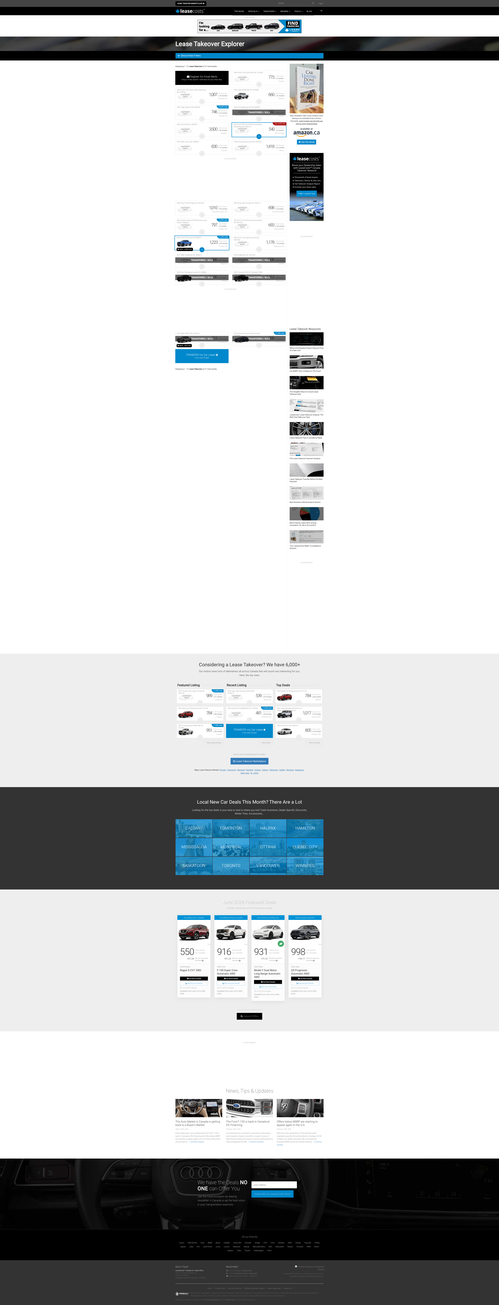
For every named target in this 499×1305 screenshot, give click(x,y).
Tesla (239, 1250)
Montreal (241, 770)
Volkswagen (259, 1250)
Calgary (265, 770)
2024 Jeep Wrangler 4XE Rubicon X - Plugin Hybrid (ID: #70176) (290, 709)
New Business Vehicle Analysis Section (305, 502)
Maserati (236, 1247)
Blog (309, 11)
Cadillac (227, 1243)
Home (210, 1288)
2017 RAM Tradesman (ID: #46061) (189, 255)
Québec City (305, 846)
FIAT (265, 1243)
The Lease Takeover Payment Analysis (305, 458)
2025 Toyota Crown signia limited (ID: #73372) (191, 692)
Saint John (245, 773)
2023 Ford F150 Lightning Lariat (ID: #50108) (246, 239)
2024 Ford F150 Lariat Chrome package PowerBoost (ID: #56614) (248, 126)
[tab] (249, 55)
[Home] (190, 11)
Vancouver (231, 770)
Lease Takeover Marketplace (190, 3)
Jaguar (183, 1247)
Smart (316, 1247)
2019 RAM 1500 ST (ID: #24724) (188, 333)
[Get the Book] (307, 88)
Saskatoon (299, 770)
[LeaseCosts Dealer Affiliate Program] (307, 187)
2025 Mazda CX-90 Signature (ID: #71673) (193, 708)
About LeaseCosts (274, 1288)
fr (321, 11)
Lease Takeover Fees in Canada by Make (306, 438)
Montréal (231, 846)
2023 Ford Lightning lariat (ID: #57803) (247, 142)
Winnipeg (290, 770)
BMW (210, 1243)
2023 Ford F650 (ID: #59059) (187, 124)
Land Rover (207, 1247)
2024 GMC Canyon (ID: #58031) (188, 142)
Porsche (300, 1247)
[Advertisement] (230, 179)
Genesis (281, 1243)
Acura (181, 1243)
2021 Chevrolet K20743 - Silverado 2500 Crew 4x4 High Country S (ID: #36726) (248, 273)
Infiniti (317, 1243)
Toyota (247, 1250)
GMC (290, 1243)
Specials (253, 11)
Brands (285, 11)
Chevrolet (237, 1243)
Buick (218, 1243)
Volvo (269, 1250)
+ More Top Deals (314, 743)
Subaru (230, 1250)
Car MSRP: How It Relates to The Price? (305, 371)
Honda (298, 1243)
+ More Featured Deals (213, 743)
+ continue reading (196, 1142)
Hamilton (249, 770)
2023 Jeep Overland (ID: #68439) (188, 107)
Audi (202, 1243)
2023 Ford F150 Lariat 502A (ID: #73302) (248, 72)
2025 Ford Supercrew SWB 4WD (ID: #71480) (190, 727)
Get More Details (194, 979)
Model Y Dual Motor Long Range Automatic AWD (267, 974)
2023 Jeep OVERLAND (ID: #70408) (246, 90)
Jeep (191, 1247)
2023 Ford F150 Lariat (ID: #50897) (188, 238)
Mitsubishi (280, 1247)
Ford (272, 1243)
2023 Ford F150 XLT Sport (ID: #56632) (190, 203)
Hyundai (307, 1243)
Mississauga (194, 846)
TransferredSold (259, 112)
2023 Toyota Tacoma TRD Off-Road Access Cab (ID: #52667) (192, 221)
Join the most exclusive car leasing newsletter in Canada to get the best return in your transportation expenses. (221, 1200)
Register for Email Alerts (202, 78)
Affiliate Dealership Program (255, 1288)
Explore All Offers (250, 1016)
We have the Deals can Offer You (222, 1185)
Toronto (223, 770)
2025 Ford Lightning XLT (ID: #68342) (247, 107)
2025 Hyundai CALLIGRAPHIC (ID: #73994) (243, 708)
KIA (198, 1247)
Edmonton (274, 770)
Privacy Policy (220, 1288)
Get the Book (308, 142)
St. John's (254, 773)
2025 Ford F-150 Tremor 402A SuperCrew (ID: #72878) (191, 91)
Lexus (218, 1247)
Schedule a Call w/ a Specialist (245, 1273)
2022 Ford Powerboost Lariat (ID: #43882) (191, 272)
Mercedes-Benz (259, 1247)
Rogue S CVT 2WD (190, 970)
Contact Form (247, 1271)
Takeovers (269, 11)
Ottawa (258, 770)
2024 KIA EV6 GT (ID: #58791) (287, 726)
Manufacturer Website (195, 983)
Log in (320, 3)
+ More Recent (266, 743)
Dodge (257, 1243)
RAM (309, 1247)
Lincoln (227, 1247)
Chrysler (248, 1243)
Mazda (246, 1247)
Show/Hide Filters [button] (191, 55)
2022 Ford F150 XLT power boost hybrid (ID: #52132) (248, 221)
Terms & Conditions (235, 1288)
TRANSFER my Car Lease (201, 356)
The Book (239, 11)
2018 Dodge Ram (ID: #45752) (244, 255)
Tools (297, 11)
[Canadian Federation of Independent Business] (309, 1269)
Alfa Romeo (192, 1243)
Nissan (290, 1247)
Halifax (282, 770)
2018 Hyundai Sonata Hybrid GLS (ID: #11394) (247, 335)
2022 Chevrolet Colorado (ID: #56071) (247, 203)
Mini (270, 1247)
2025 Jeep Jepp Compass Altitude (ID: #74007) (241, 692)
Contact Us (288, 1288)
